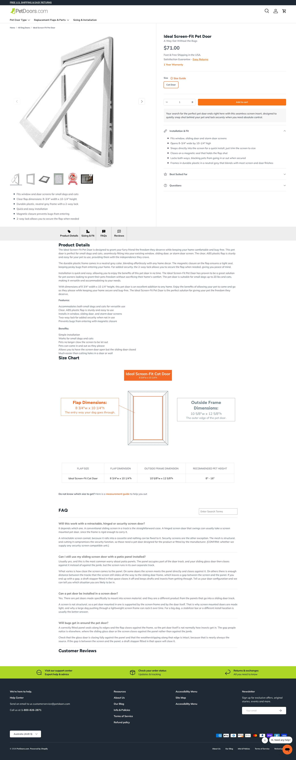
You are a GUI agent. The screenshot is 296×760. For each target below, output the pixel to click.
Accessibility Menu (186, 703)
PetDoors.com (23, 749)
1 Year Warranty (173, 64)
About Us (119, 697)
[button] (284, 11)
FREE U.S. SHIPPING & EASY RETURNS (31, 2)
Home (12, 27)
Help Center (17, 697)
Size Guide (180, 78)
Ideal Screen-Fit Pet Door (44, 27)
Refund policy (122, 722)
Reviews (119, 235)
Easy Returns (200, 59)
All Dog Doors (24, 27)
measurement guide (118, 493)
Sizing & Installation (85, 20)
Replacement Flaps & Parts (50, 20)
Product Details (69, 235)
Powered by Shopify (39, 749)
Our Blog (119, 703)
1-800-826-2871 (31, 709)
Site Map (181, 697)
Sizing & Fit (87, 235)
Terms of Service (123, 716)
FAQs (104, 235)
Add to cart (242, 102)
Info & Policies (122, 709)
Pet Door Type (18, 20)
